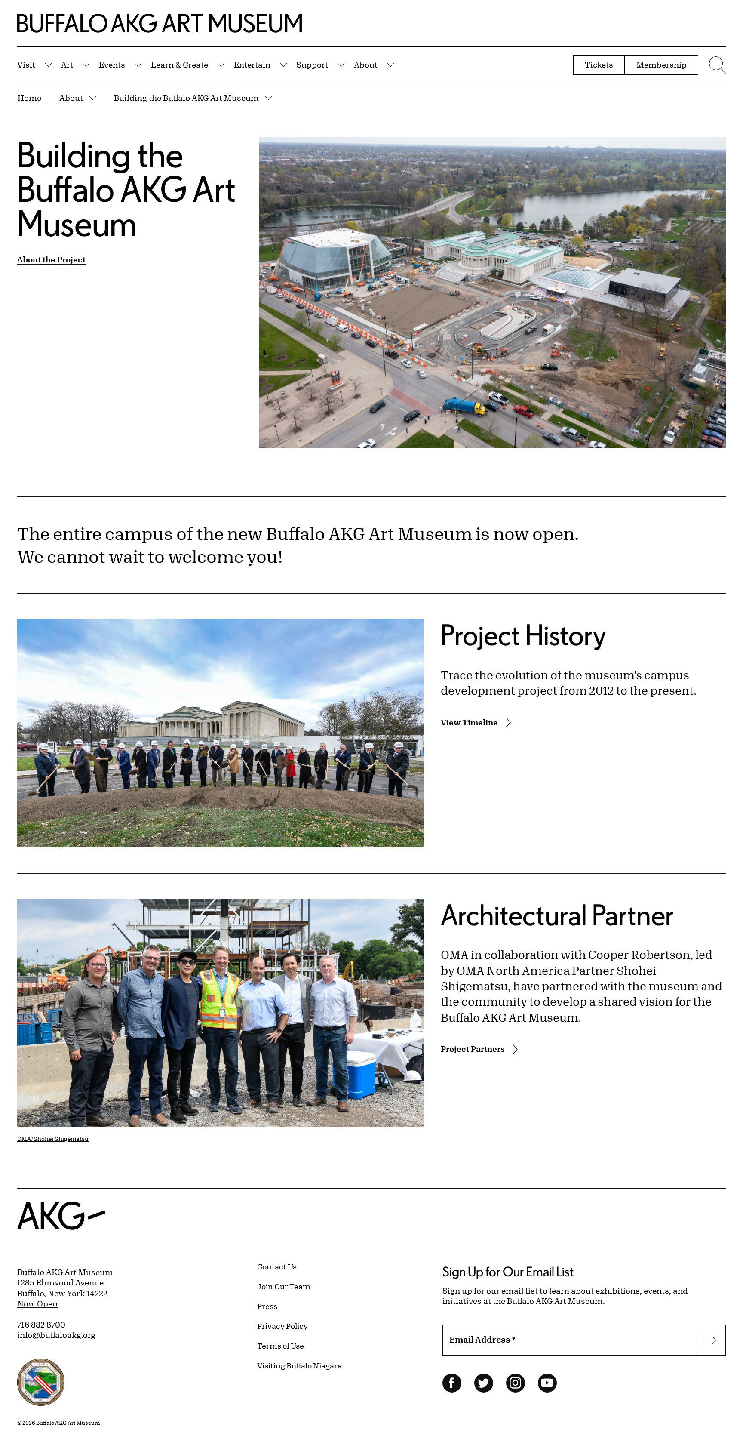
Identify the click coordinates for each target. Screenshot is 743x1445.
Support (312, 64)
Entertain (252, 64)
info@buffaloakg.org (56, 1335)
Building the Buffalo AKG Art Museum (186, 97)
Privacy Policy (282, 1326)
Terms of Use (280, 1345)
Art (67, 64)
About (366, 64)
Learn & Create (179, 64)
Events (112, 64)
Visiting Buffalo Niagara (299, 1365)
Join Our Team (283, 1286)
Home (29, 97)
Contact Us (277, 1266)
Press (267, 1306)
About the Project (51, 259)
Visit (26, 64)
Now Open (37, 1303)
